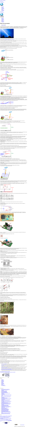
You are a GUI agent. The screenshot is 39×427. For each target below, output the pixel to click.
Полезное (3, 18)
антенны (4, 418)
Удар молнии (2, 365)
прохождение (4, 419)
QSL (8, 416)
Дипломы (2, 380)
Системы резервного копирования (5, 409)
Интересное (3, 20)
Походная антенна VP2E (4, 408)
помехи (2, 419)
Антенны (2, 25)
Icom (0, 416)
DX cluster (3, 6)
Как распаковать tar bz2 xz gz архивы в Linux (6, 403)
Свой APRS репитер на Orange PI (4, 405)
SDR (9, 416)
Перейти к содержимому (2, 0)
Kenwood (4, 416)
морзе (10, 418)
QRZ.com (7, 416)
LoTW (5, 416)
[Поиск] (8, 377)
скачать (4, 420)
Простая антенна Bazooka (4, 391)
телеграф (6, 420)
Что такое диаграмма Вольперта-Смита (5, 400)
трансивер (10, 420)
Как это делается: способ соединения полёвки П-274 (6, 369)
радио (7, 419)
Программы (3, 21)
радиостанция (2, 420)
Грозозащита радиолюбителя (4, 367)
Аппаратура (3, 8)
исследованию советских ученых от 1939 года (9, 39)
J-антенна (2, 416)
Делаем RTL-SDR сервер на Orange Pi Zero (5, 402)
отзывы (1, 419)
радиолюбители (9, 419)
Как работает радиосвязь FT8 (4, 392)
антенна (1, 418)
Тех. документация (3, 385)
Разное (2, 9)
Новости (2, 382)
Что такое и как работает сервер (4, 410)
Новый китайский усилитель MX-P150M (5, 411)
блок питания (6, 418)
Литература (3, 10)
